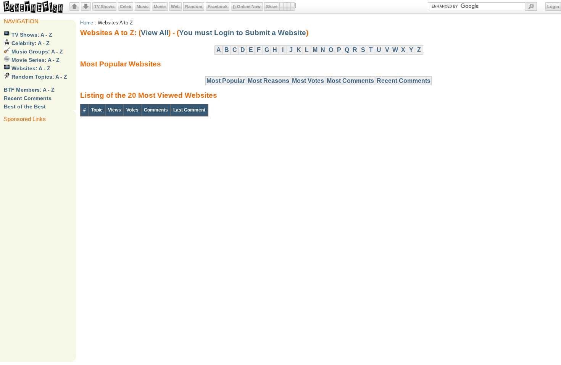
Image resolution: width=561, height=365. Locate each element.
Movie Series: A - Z (35, 60)
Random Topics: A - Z (38, 77)
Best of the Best (25, 106)
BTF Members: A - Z (29, 90)
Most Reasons (268, 81)
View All (154, 33)
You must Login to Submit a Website (242, 33)
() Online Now (247, 6)
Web (175, 6)
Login (553, 6)
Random (193, 6)
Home (86, 23)
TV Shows (104, 6)
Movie (160, 6)
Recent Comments (28, 98)
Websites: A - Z (30, 68)
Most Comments (350, 81)
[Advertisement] (34, 241)
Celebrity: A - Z (30, 43)
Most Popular (225, 81)
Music (142, 6)
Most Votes (308, 81)
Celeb (125, 6)
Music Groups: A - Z (36, 51)
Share (271, 6)
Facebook (217, 6)
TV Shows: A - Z (31, 35)
